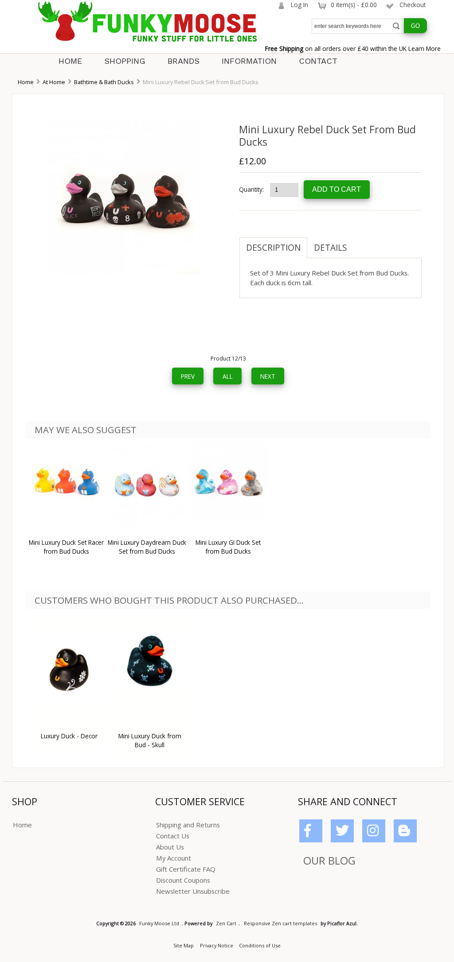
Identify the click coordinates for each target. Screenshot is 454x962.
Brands (184, 61)
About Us (170, 846)
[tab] (360, 243)
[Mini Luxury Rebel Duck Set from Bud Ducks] (123, 272)
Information (249, 61)
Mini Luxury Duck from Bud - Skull (149, 740)
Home (70, 61)
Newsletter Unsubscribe (193, 891)
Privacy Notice (216, 945)
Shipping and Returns (188, 824)
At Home (54, 82)
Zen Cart (226, 923)
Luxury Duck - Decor (69, 736)
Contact (318, 61)
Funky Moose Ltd (159, 923)
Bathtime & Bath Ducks (104, 82)
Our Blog (329, 860)
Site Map (183, 945)
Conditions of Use (260, 945)
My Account (173, 857)
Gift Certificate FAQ (185, 869)
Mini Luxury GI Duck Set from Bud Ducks (228, 546)
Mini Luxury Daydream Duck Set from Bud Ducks (147, 546)
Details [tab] (330, 247)
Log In (299, 4)
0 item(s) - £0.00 (354, 4)
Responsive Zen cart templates (280, 923)
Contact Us (172, 835)
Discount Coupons (183, 880)
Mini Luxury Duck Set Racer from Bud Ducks (66, 546)
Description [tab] (273, 247)
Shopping (124, 61)
